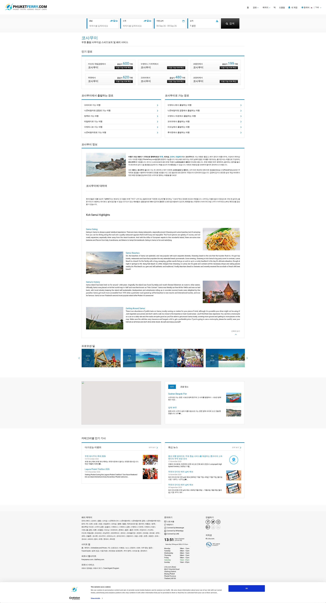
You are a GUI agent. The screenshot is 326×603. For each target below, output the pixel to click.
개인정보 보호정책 (115, 551)
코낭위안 (106, 533)
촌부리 (121, 530)
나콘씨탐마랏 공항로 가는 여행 (97, 110)
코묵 (83, 536)
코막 (157, 533)
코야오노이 (111, 536)
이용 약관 (103, 551)
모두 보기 (152, 447)
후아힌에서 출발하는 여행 (179, 132)
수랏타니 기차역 (137, 527)
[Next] (247, 358)
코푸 (156, 536)
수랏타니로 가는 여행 (93, 127)
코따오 (123, 533)
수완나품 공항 (87, 530)
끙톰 (99, 521)
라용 (100, 524)
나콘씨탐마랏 (125, 521)
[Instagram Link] (218, 522)
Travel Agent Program (111, 568)
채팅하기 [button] (170, 525)
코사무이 (102, 536)
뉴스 (127, 548)
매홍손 (147, 524)
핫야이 (106, 539)
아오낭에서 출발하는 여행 (179, 127)
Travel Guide (86, 551)
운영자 (132, 548)
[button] (311, 7)
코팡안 (150, 536)
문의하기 (144, 551)
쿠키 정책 (127, 551)
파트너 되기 (97, 568)
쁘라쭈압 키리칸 (87, 527)
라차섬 (113, 524)
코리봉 (145, 533)
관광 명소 (184, 387)
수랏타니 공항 (124, 527)
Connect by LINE (173, 534)
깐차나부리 (86, 521)
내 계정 (294, 7)
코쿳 (145, 536)
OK (247, 588)
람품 (124, 524)
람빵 (119, 524)
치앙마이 (143, 530)
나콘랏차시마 (114, 521)
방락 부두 (172, 407)
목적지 (87, 548)
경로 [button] (255, 7)
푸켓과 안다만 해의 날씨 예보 (180, 472)
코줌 (136, 536)
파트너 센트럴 (87, 568)
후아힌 (112, 539)
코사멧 (95, 536)
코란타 (139, 533)
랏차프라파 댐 (132, 524)
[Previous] (79, 358)
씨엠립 (100, 530)
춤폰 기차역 (134, 530)
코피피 (84, 539)
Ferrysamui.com (87, 559)
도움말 (282, 7)
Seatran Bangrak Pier (177, 394)
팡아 (96, 539)
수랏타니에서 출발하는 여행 (180, 105)
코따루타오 (115, 533)
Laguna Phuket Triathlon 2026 (97, 469)
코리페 (151, 533)
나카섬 (104, 521)
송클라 (107, 527)
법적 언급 (95, 551)
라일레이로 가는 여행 (93, 121)
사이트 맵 (135, 551)
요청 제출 (170, 522)
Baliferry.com (99, 559)
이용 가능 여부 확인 (123, 68)
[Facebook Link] (208, 522)
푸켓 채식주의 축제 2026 (95, 456)
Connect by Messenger (175, 528)
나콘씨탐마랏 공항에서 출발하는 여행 (184, 110)
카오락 (150, 530)
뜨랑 (95, 524)
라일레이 (179, 157)
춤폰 (126, 530)
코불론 (88, 536)
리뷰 (138, 548)
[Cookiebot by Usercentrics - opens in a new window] (74, 598)
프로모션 (114, 548)
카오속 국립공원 (87, 533)
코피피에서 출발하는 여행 (179, 121)
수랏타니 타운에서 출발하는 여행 (182, 116)
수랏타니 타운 (149, 527)
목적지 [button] (265, 7)
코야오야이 (121, 536)
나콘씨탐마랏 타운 (153, 521)
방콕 (153, 524)
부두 (172, 387)
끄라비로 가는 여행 (92, 105)
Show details (95, 598)
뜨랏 (91, 524)
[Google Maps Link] (208, 527)
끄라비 (172, 157)
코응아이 (129, 536)
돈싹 (83, 524)
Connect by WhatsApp (175, 531)
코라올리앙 (131, 533)
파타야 (90, 539)
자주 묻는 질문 (146, 548)
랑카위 (141, 524)
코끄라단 (98, 533)
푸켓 (161, 157)
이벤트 (121, 548)
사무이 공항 (99, 527)
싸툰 (95, 530)
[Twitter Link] (213, 522)
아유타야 (114, 530)
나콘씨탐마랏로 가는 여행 (95, 132)
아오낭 (106, 530)
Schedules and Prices (99, 548)
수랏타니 (114, 527)
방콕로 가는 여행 (91, 116)
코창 (140, 536)
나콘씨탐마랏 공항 (138, 521)
